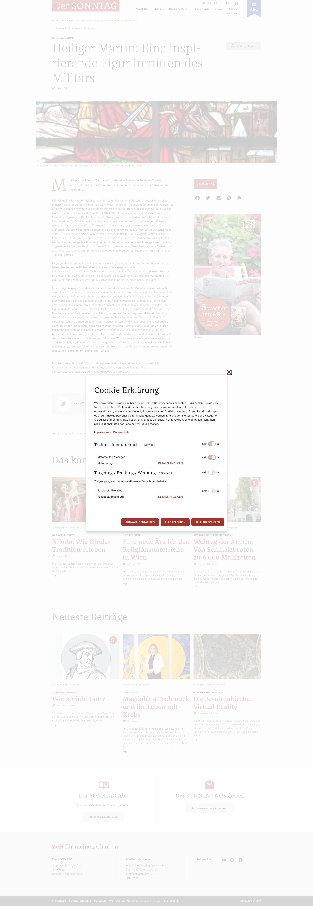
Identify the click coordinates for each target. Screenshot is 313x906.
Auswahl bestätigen (140, 522)
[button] (188, 463)
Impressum (101, 432)
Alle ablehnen (175, 522)
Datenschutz (121, 432)
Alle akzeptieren (207, 522)
